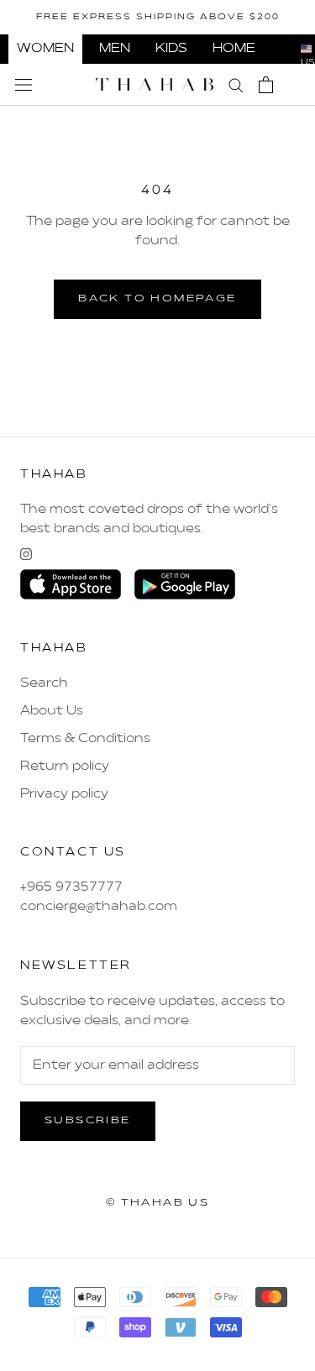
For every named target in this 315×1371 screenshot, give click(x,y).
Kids (171, 49)
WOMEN (45, 49)
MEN (114, 49)
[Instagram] (26, 554)
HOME (234, 49)
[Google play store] (184, 584)
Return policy (64, 766)
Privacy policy (64, 794)
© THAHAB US (157, 1203)
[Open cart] (266, 84)
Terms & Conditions (85, 739)
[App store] (70, 584)
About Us (51, 711)
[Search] (236, 84)
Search (44, 683)
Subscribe (88, 1121)
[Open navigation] (23, 85)
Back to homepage (157, 299)
